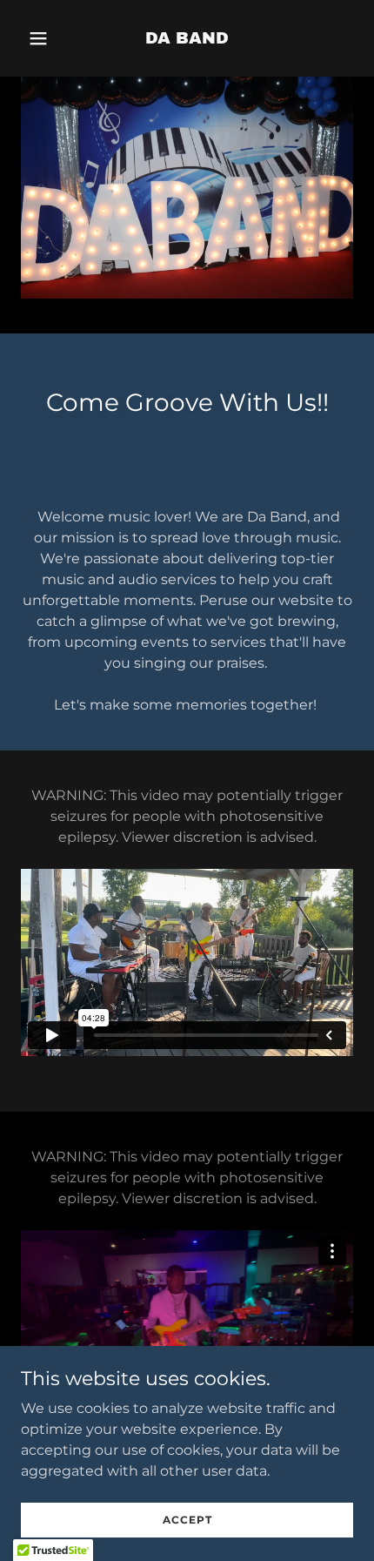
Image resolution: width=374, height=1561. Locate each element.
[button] (45, 38)
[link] (187, 38)
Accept (187, 1519)
